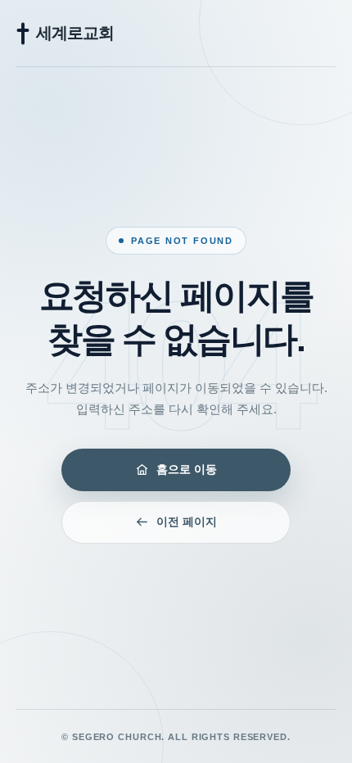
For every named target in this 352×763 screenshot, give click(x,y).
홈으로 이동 (186, 469)
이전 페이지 (186, 521)
